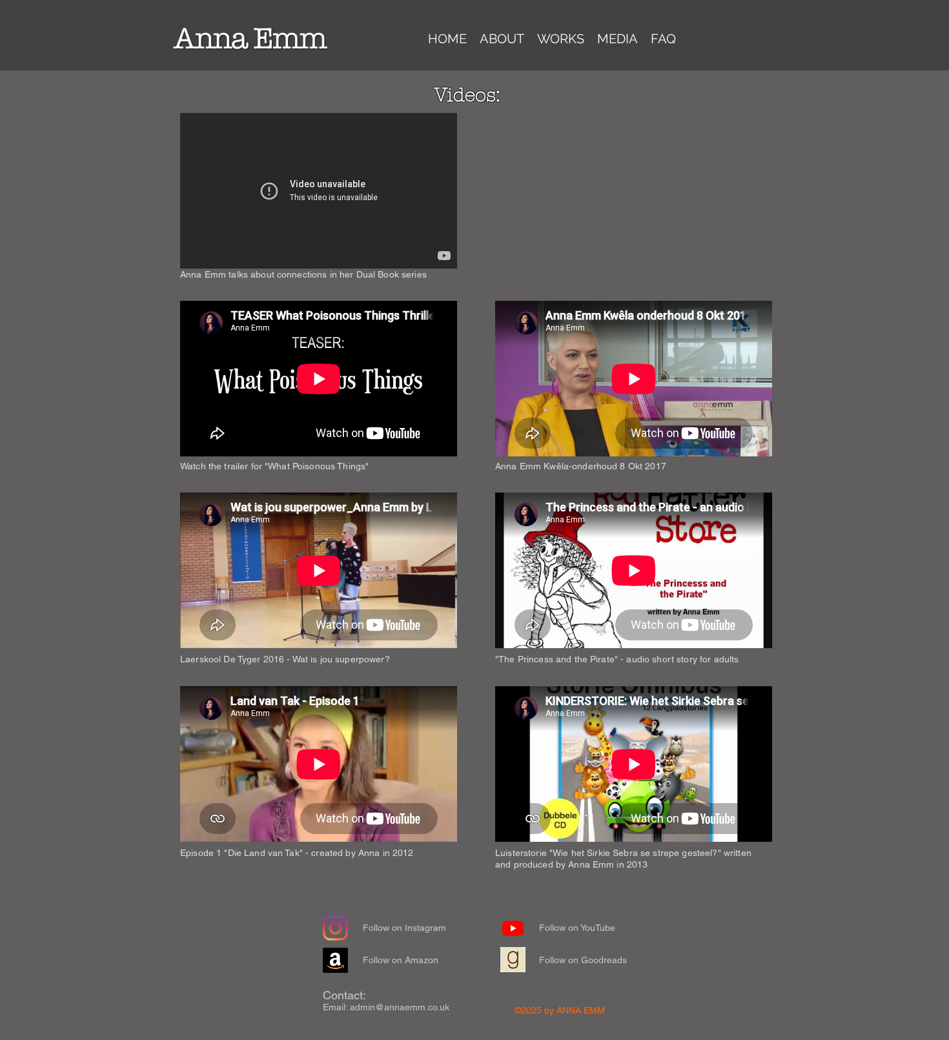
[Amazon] (335, 960)
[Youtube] (513, 928)
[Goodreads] (513, 959)
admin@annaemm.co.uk (399, 1007)
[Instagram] (335, 928)
